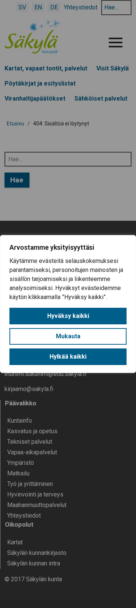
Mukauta (68, 336)
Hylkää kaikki (68, 356)
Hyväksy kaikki (68, 315)
